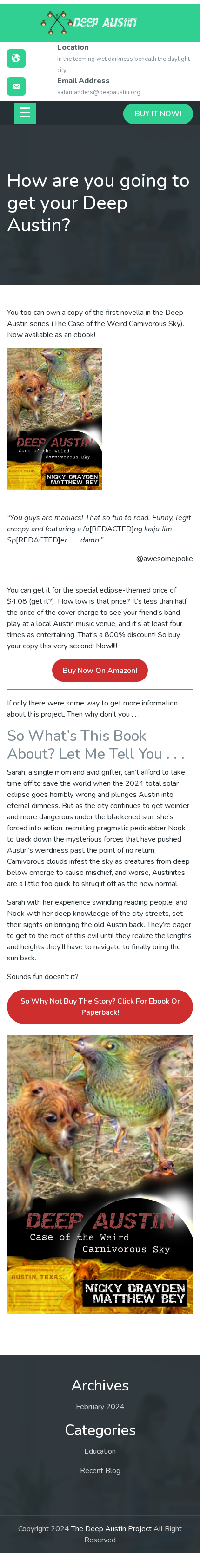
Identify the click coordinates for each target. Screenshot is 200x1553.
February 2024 (100, 1407)
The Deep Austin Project (111, 1529)
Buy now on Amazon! (100, 671)
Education (100, 1451)
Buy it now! (158, 114)
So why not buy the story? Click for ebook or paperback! (100, 1007)
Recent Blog (100, 1471)
